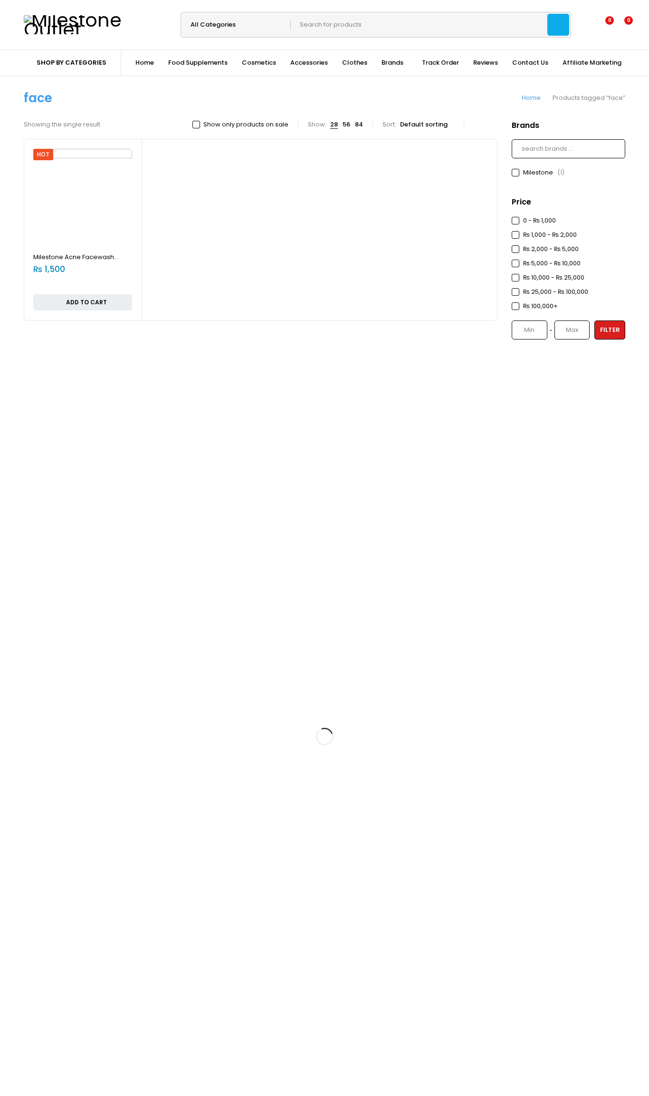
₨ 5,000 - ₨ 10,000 (552, 263)
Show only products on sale (245, 124)
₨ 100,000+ (540, 305)
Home (531, 97)
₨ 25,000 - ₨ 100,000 (555, 291)
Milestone (543, 172)
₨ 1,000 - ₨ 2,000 (550, 234)
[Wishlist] (604, 24)
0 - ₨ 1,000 (539, 220)
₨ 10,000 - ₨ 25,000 (553, 277)
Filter (610, 329)
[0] (621, 24)
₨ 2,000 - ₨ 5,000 (551, 248)
